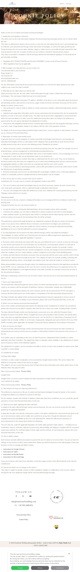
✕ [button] (69, 554)
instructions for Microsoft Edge (13, 457)
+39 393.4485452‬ (25, 505)
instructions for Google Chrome (13, 449)
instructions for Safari (10, 452)
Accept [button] (20, 568)
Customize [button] (59, 568)
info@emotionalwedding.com (23, 501)
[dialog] (40, 561)
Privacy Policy (26, 371)
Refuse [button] (40, 568)
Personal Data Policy (23, 515)
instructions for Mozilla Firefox (13, 454)
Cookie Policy (23, 519)
